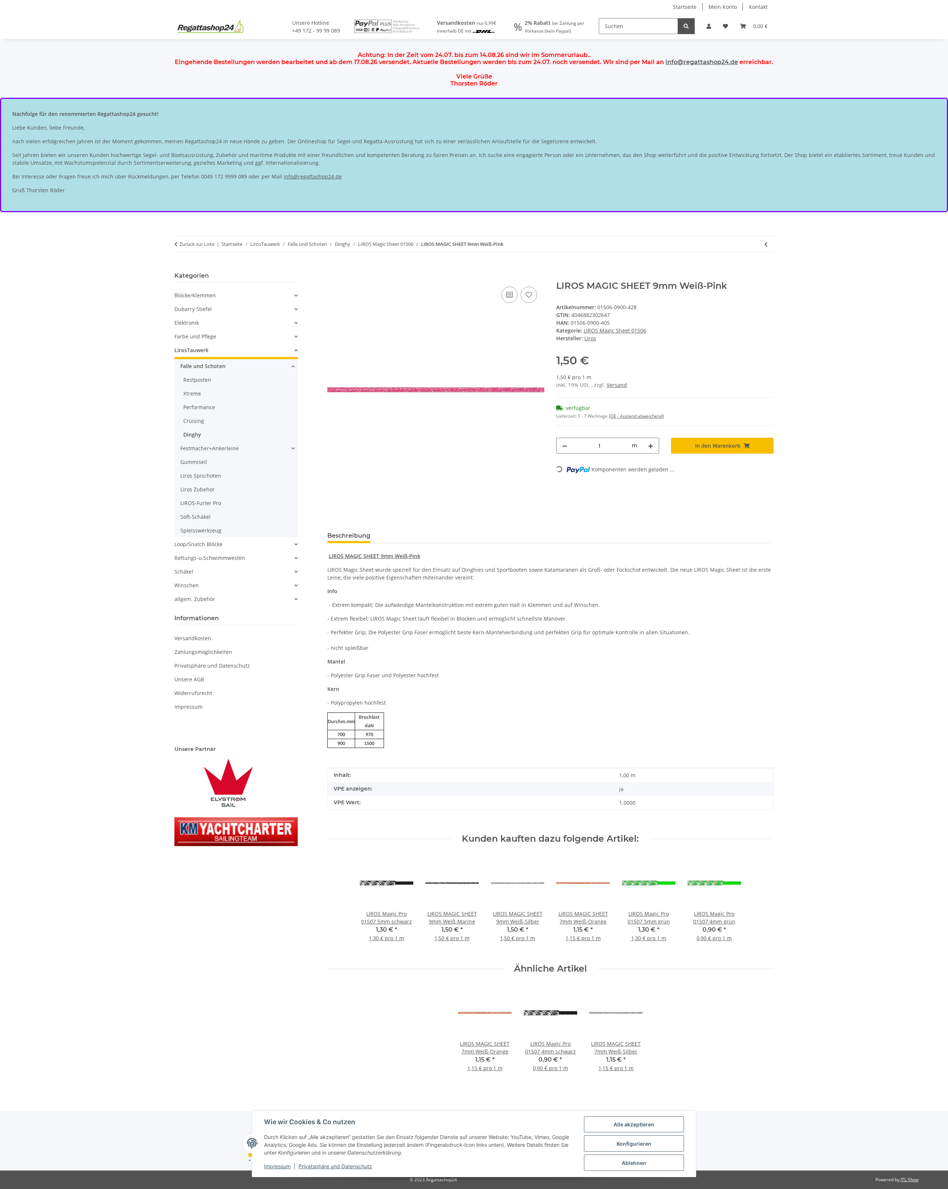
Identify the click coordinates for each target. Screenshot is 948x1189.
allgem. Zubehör (194, 598)
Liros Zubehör (197, 489)
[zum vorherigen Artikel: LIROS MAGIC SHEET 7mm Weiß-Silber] (766, 244)
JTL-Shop (909, 1179)
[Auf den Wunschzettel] (529, 295)
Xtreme (192, 393)
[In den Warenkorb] (333, 277)
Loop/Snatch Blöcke (198, 544)
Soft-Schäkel (195, 516)
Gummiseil (193, 461)
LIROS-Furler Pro (200, 503)
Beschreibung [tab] (348, 535)
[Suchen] (686, 26)
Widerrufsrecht (193, 693)
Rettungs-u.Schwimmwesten (209, 557)
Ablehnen (634, 1163)
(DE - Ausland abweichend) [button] (636, 416)
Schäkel (183, 571)
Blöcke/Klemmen (195, 295)
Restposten (197, 379)
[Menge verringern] (565, 445)
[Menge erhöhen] (650, 445)
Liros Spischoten (200, 475)
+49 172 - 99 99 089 (316, 30)
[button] (709, 26)
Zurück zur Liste (197, 244)
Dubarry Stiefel (193, 309)
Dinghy (192, 434)
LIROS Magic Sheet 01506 (615, 330)
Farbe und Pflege (195, 336)
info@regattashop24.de (701, 62)
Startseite (685, 6)
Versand (617, 384)
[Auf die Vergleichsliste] (509, 295)
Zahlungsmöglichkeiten (203, 651)
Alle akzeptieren (634, 1124)
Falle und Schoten (203, 366)
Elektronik (186, 322)
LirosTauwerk (191, 350)
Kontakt (758, 6)
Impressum (277, 1166)
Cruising (193, 420)
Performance (199, 407)
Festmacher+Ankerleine (209, 448)
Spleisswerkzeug (200, 530)
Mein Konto (722, 6)
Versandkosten (192, 638)
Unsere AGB (189, 679)
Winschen (186, 585)
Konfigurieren (634, 1143)
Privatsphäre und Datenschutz (335, 1166)
